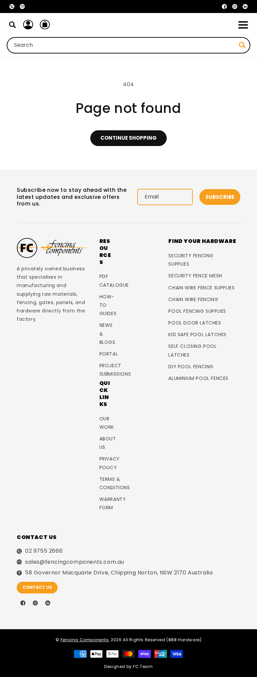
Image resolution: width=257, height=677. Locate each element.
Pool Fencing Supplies (197, 311)
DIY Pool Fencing (190, 366)
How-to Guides (108, 305)
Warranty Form (112, 503)
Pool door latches (194, 322)
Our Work (106, 422)
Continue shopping (128, 137)
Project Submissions (115, 369)
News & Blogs (107, 333)
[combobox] (128, 45)
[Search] (12, 24)
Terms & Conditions (114, 483)
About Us (107, 442)
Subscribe (219, 196)
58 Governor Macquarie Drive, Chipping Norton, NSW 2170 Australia (118, 572)
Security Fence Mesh (195, 275)
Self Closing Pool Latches (192, 350)
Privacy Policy (109, 462)
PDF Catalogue (114, 280)
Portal (108, 354)
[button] (243, 24)
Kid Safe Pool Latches (197, 334)
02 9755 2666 (44, 551)
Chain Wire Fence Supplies (201, 287)
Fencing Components (85, 640)
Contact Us (37, 587)
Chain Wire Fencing (193, 299)
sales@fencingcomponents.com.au (74, 562)
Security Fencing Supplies (190, 259)
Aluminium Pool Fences (198, 378)
